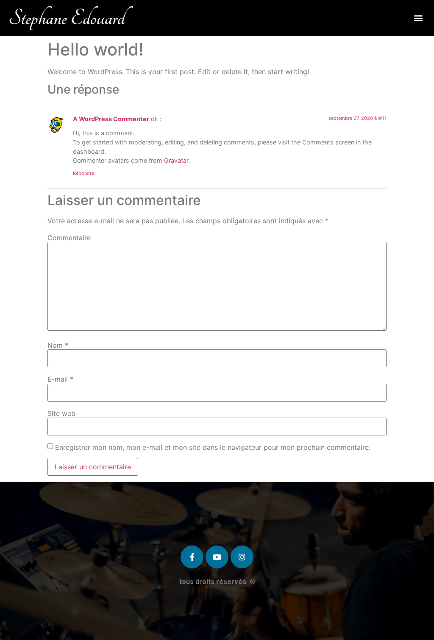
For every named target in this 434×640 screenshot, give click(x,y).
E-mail (60, 379)
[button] (419, 18)
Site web (61, 413)
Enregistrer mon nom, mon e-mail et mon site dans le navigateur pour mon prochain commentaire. (212, 447)
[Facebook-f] (192, 557)
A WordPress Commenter (111, 118)
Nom (57, 345)
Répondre (83, 173)
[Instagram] (242, 557)
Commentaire (69, 237)
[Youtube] (217, 557)
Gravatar (176, 160)
